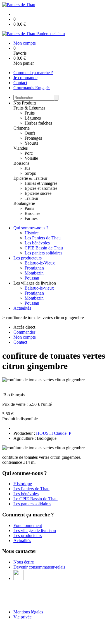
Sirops (30, 173)
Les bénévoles (37, 243)
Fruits (30, 113)
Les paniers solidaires (43, 253)
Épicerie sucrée (38, 193)
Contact (20, 82)
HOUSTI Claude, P (53, 433)
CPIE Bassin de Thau (44, 248)
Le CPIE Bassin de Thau (35, 498)
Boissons (21, 163)
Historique (22, 483)
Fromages (33, 138)
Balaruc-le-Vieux (40, 263)
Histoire (32, 232)
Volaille (31, 158)
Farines (31, 218)
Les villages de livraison (34, 530)
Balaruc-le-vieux (39, 288)
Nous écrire (23, 562)
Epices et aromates (41, 188)
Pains (29, 208)
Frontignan (34, 268)
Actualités (22, 308)
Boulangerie (24, 203)
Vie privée (22, 617)
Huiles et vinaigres (41, 183)
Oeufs (30, 133)
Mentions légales (28, 612)
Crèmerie (21, 128)
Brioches (32, 213)
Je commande (25, 77)
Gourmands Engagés (31, 87)
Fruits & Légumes (29, 108)
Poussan (32, 278)
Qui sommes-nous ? (30, 227)
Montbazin (34, 273)
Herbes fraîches (38, 123)
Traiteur (31, 198)
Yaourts (31, 143)
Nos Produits (24, 103)
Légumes (33, 118)
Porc (29, 153)
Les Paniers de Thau (43, 237)
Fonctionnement (27, 525)
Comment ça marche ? (33, 72)
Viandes (20, 148)
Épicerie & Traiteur (30, 178)
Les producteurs (27, 258)
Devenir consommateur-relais (39, 567)
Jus (27, 168)
